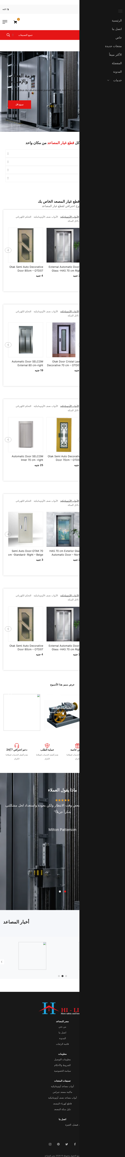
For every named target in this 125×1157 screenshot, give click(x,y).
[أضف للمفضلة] (64, 260)
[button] (71, 260)
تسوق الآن (19, 104)
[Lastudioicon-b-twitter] (66, 1144)
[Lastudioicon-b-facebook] (75, 1144)
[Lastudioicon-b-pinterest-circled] (58, 1144)
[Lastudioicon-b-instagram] (50, 1144)
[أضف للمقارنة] (57, 260)
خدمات (117, 80)
